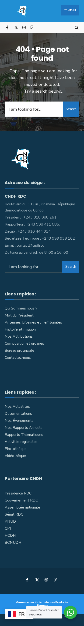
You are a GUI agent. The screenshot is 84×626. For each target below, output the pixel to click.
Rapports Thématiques (24, 434)
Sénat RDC (14, 514)
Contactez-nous (18, 357)
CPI (8, 528)
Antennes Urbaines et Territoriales (33, 322)
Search (71, 109)
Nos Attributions (19, 336)
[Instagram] (24, 27)
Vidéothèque (15, 455)
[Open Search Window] (76, 27)
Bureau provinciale (19, 350)
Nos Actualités (17, 406)
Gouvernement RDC (21, 500)
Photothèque (16, 448)
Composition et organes (24, 343)
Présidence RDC (18, 493)
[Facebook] (8, 27)
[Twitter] (16, 27)
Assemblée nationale (22, 507)
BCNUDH (13, 542)
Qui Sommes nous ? (21, 308)
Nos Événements (19, 420)
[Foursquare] (32, 27)
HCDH (10, 535)
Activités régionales (21, 441)
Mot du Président (19, 315)
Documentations (18, 413)
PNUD (10, 521)
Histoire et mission (20, 329)
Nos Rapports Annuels (23, 427)
